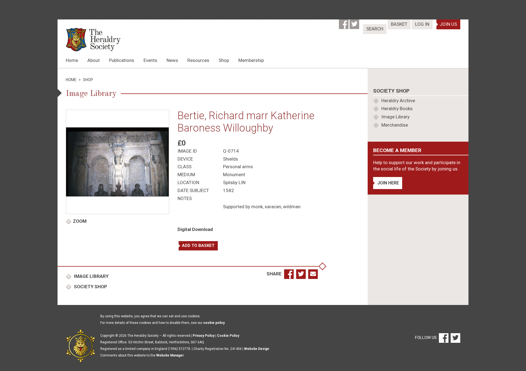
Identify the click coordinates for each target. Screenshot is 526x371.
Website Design (256, 349)
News (172, 60)
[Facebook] (344, 22)
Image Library (90, 276)
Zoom (80, 221)
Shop (224, 60)
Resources (198, 60)
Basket (399, 24)
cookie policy (214, 323)
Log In (422, 24)
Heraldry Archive (398, 100)
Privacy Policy (204, 336)
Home (72, 60)
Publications (121, 60)
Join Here (388, 183)
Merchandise (394, 125)
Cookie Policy (228, 336)
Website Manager (170, 355)
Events (150, 60)
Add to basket (198, 245)
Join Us (448, 24)
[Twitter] (355, 22)
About (93, 60)
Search (374, 29)
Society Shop (90, 286)
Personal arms (238, 166)
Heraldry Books (397, 108)
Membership (251, 60)
